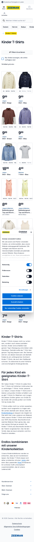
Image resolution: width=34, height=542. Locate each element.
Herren (14, 27)
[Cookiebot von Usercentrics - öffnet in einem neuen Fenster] (20, 232)
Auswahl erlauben (17, 302)
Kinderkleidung (7, 413)
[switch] (29, 270)
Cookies (17, 530)
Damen (5, 27)
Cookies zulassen (17, 296)
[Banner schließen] (31, 232)
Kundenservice (7, 481)
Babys (23, 27)
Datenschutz (17, 523)
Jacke (23, 460)
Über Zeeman (7, 486)
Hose (20, 462)
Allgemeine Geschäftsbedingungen (17, 526)
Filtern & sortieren (18, 52)
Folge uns (5, 494)
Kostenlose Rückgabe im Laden (14, 2)
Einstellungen (23, 290)
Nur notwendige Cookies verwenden (17, 308)
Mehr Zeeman (7, 490)
